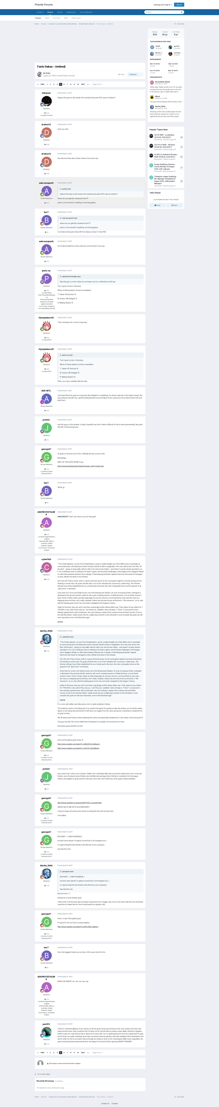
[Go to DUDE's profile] (152, 47)
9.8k (47, 144)
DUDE (158, 46)
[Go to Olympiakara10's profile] (47, 326)
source (60, 622)
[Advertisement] (76, 44)
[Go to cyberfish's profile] (47, 567)
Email (158, 205)
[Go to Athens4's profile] (47, 101)
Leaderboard (71, 12)
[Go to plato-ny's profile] (47, 279)
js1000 (46, 420)
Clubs (47, 18)
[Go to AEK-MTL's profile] (47, 399)
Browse (50, 12)
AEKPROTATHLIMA (46, 513)
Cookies (115, 1103)
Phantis (40, 12)
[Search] (181, 12)
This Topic (172, 12)
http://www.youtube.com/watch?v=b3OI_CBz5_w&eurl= (78, 927)
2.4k (47, 651)
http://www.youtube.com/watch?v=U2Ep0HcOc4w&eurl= (79, 744)
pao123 (46, 1024)
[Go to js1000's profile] (47, 428)
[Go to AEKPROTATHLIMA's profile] (47, 522)
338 (47, 410)
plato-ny (46, 270)
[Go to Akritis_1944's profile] (47, 639)
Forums (38, 18)
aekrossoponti (46, 183)
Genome (177, 53)
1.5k (47, 290)
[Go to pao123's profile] (47, 1032)
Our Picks (56, 18)
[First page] (37, 84)
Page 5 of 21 (97, 84)
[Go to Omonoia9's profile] (151, 165)
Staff (66, 18)
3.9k (47, 113)
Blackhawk (158, 139)
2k (47, 232)
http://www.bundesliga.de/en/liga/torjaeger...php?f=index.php (81, 466)
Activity (59, 12)
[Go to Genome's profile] (170, 54)
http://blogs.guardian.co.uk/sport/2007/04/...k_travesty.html (80, 803)
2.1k (47, 534)
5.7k (47, 1044)
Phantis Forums (44, 4)
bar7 (46, 212)
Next (83, 84)
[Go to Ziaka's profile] (39, 74)
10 (78, 84)
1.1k (47, 440)
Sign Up (179, 4)
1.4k (47, 469)
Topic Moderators (86, 12)
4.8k (47, 579)
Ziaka (48, 73)
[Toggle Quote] (61, 189)
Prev (42, 84)
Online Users (76, 18)
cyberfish (46, 559)
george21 (46, 449)
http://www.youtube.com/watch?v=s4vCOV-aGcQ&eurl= (79, 748)
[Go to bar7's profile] (47, 220)
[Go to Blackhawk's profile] (151, 136)
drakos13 (46, 124)
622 (47, 203)
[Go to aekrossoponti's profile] (47, 191)
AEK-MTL (46, 390)
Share (122, 74)
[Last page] (88, 84)
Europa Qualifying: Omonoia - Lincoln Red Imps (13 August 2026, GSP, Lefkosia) (165, 166)
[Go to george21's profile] (47, 457)
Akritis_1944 (46, 631)
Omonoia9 (158, 171)
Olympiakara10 (46, 317)
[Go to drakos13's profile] (47, 132)
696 (47, 338)
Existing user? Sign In (162, 5)
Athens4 (46, 93)
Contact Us (105, 1103)
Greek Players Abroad (66, 76)
